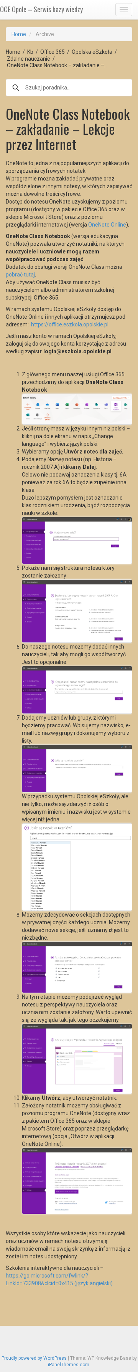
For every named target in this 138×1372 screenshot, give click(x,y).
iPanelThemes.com (68, 1364)
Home (19, 34)
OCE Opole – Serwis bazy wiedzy (41, 9)
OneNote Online (107, 225)
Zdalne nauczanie (28, 59)
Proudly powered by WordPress (34, 1358)
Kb (30, 52)
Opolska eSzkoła (92, 52)
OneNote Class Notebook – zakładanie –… (57, 65)
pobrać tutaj (20, 274)
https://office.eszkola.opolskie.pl (69, 324)
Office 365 (52, 52)
